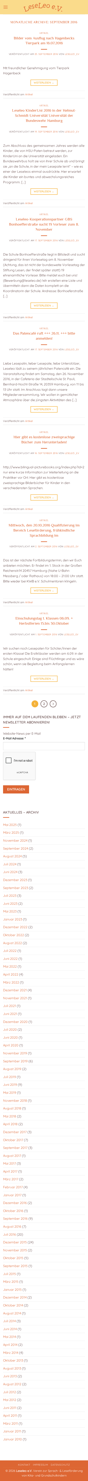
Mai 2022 (10, 966)
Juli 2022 (10, 951)
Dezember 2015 (15, 1242)
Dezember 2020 (15, 1022)
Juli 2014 (9, 1321)
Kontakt (24, 1464)
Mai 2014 (9, 1337)
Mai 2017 (9, 1163)
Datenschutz (60, 1464)
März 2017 (10, 1179)
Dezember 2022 (15, 927)
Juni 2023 (10, 903)
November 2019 (15, 1053)
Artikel (44, 33)
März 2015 (10, 1282)
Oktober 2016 (13, 1211)
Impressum (40, 1464)
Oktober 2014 (13, 1305)
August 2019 (12, 1069)
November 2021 (15, 998)
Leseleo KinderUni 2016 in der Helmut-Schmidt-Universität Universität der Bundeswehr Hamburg (44, 115)
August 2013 (12, 1368)
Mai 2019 (9, 1092)
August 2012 (12, 1384)
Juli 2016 (9, 1234)
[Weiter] (53, 703)
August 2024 (12, 856)
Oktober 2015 (13, 1258)
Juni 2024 (10, 872)
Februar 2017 (13, 1187)
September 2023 (15, 888)
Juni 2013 (10, 1376)
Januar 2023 (12, 919)
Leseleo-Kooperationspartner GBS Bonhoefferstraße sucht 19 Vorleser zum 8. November (44, 224)
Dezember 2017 (15, 1132)
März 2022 (11, 982)
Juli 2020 (10, 1029)
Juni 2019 (10, 1085)
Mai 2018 (9, 1116)
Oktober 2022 (13, 935)
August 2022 (12, 943)
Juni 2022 (10, 959)
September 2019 (15, 1061)
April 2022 (10, 974)
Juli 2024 (9, 864)
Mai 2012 (9, 1400)
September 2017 (15, 1148)
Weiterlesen (44, 82)
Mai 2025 (10, 825)
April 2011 (10, 1415)
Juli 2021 (9, 1006)
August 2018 (12, 1108)
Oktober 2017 (13, 1140)
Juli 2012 (9, 1392)
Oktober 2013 (13, 1360)
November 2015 (15, 1250)
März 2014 (10, 1353)
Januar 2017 (12, 1195)
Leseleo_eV (72, 54)
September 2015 (15, 1266)
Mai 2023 (10, 911)
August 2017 (12, 1156)
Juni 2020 (10, 1037)
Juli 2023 (9, 895)
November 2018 (15, 1100)
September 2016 (15, 1218)
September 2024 (15, 848)
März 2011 (10, 1423)
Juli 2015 (9, 1274)
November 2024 (15, 840)
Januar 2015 (12, 1289)
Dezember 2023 (15, 880)
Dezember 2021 (15, 990)
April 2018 (10, 1124)
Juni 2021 (10, 1014)
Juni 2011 (9, 1408)
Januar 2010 (12, 1439)
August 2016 (12, 1226)
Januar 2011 (12, 1431)
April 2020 (10, 1045)
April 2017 (10, 1171)
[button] (5, 7)
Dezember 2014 (15, 1297)
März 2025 (11, 832)
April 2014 (10, 1345)
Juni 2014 (10, 1329)
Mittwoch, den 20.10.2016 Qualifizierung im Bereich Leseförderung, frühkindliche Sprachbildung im (44, 530)
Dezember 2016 (15, 1203)
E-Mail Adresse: (14, 738)
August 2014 (12, 1313)
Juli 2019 (9, 1077)
